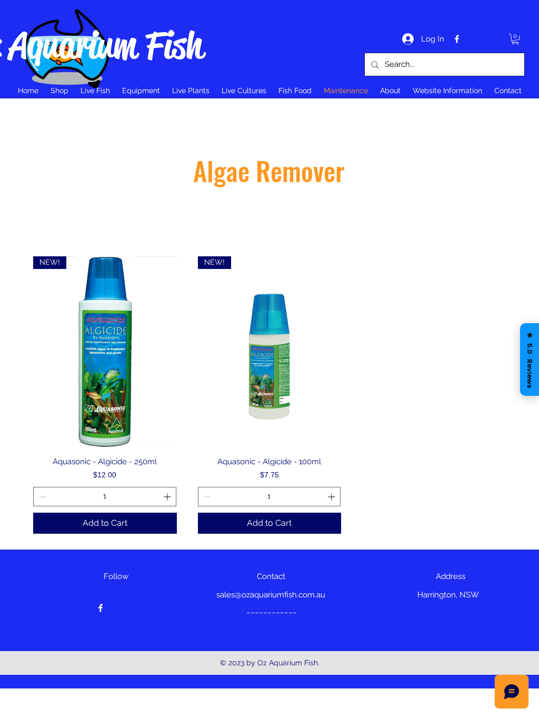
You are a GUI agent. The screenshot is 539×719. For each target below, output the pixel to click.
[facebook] (457, 39)
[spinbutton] (105, 496)
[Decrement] (41, 496)
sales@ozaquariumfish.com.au (270, 595)
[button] (515, 39)
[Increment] (168, 496)
